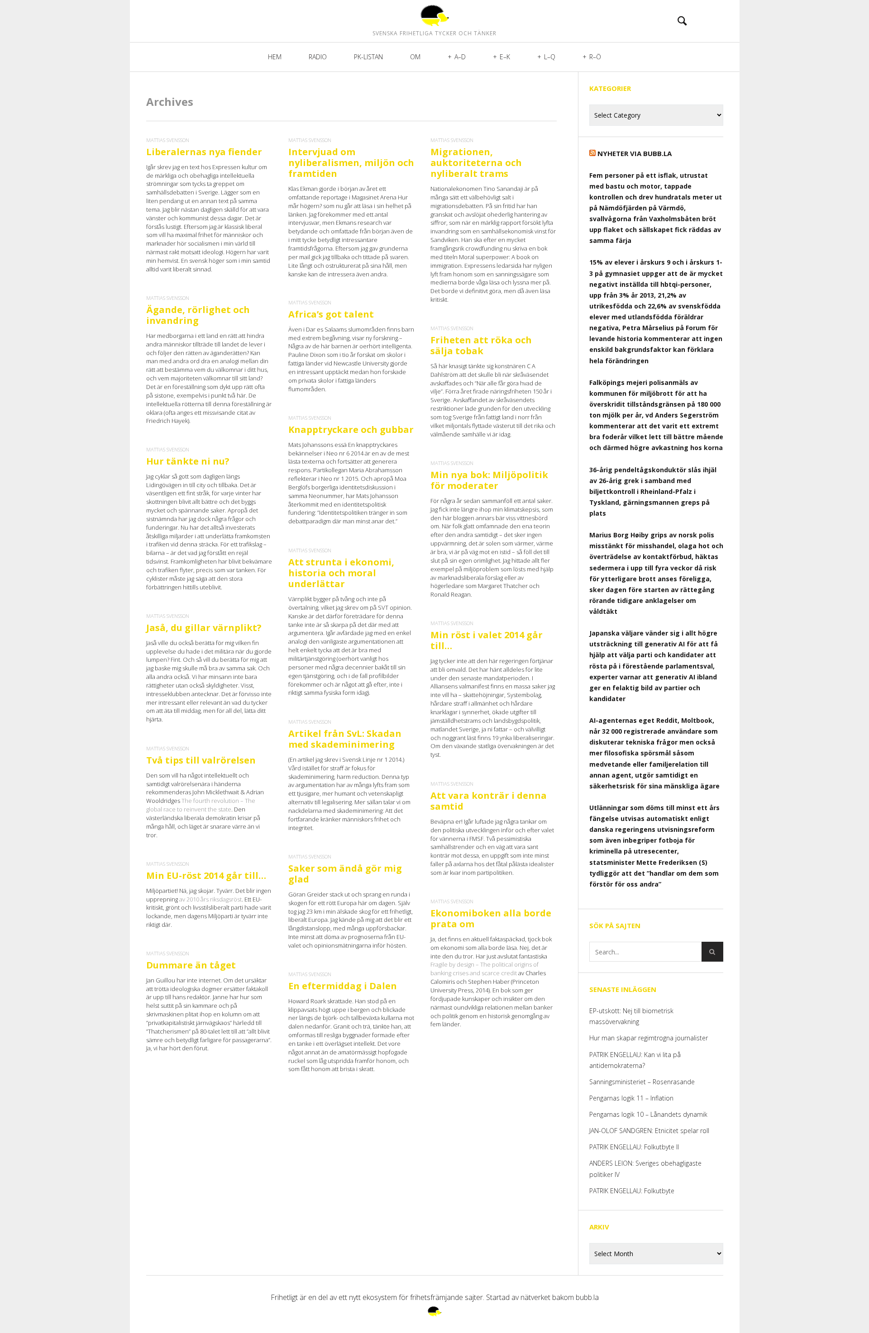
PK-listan (368, 56)
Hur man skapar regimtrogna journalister (648, 1038)
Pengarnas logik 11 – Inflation (631, 1098)
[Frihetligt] (434, 15)
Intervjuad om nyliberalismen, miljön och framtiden (351, 163)
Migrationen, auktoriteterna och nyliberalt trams (476, 163)
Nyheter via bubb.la (634, 153)
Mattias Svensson (167, 140)
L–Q (549, 56)
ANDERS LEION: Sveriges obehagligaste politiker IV (645, 1168)
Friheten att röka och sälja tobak (481, 345)
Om (415, 56)
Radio (318, 56)
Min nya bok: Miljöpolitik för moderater (489, 480)
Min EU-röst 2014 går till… (206, 875)
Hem (275, 56)
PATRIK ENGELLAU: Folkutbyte (631, 1190)
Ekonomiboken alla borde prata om (490, 918)
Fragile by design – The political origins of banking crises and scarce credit (484, 968)
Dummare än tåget (191, 965)
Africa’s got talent (331, 314)
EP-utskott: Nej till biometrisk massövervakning (631, 1016)
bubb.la (587, 1297)
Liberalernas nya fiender (204, 152)
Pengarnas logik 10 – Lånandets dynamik (648, 1114)
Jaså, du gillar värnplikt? (204, 627)
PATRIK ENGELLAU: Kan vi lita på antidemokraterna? (635, 1060)
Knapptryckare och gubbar (351, 429)
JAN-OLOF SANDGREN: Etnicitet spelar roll (650, 1130)
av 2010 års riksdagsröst (210, 899)
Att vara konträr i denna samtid (488, 800)
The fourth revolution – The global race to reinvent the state (200, 805)
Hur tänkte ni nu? (187, 461)
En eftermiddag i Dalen (342, 986)
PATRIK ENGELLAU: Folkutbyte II (634, 1147)
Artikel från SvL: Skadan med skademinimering (344, 738)
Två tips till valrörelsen (201, 760)
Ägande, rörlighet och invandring (198, 315)
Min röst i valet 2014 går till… (486, 640)
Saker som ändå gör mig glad (345, 873)
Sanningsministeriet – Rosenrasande (642, 1081)
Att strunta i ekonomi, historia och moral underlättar (341, 573)
